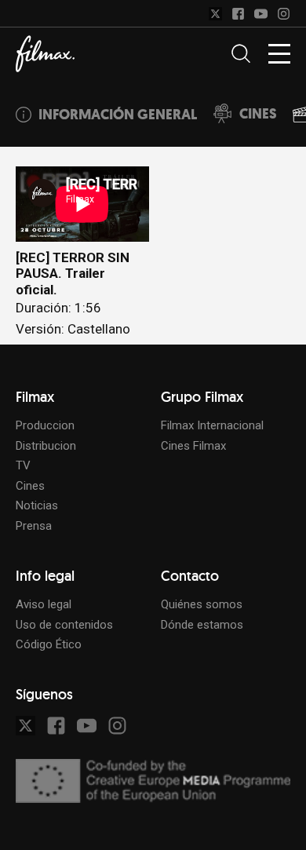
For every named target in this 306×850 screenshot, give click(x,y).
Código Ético (49, 644)
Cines (30, 486)
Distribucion (46, 446)
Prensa (34, 526)
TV (23, 465)
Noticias (37, 505)
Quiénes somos (201, 604)
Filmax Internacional (212, 425)
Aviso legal (43, 604)
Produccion (45, 425)
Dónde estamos (202, 625)
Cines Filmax (193, 446)
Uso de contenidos (64, 625)
